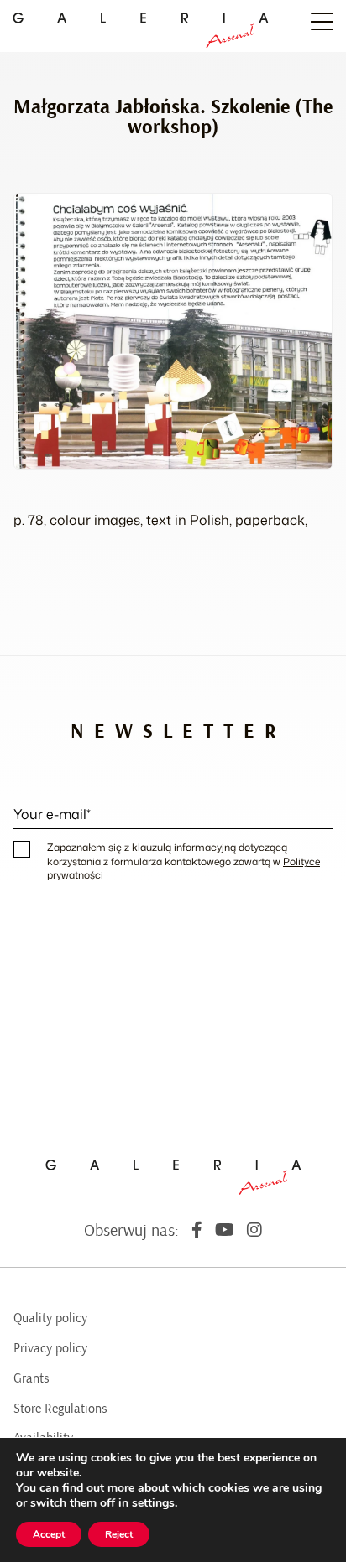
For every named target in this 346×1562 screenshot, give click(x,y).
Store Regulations (60, 1408)
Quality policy (50, 1318)
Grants (31, 1378)
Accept (49, 1534)
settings (153, 1503)
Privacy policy (50, 1348)
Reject (119, 1534)
